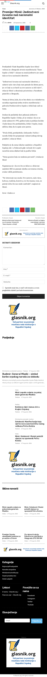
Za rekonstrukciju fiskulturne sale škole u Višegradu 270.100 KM (33, 536)
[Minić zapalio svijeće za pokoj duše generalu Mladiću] (7, 395)
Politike (17, 404)
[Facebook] (11, 28)
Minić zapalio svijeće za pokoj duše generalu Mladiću (28, 393)
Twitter (30, 602)
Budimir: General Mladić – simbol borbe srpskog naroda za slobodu (20, 375)
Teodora (25, 371)
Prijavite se (36, 621)
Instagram (31, 599)
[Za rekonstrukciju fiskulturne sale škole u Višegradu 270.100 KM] (34, 525)
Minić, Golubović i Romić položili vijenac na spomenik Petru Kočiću (29, 438)
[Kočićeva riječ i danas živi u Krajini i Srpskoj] (7, 409)
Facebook (31, 596)
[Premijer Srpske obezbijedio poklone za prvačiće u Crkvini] (12, 525)
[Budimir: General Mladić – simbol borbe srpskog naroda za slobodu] (23, 354)
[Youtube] (24, 604)
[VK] (27, 28)
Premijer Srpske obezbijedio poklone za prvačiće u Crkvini (11, 536)
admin (9, 22)
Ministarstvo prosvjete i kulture (24, 419)
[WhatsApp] (32, 28)
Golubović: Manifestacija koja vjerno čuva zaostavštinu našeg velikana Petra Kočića (29, 424)
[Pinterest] (22, 28)
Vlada (4, 8)
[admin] (3, 22)
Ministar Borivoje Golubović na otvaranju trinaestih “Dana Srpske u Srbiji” (11, 222)
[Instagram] (24, 598)
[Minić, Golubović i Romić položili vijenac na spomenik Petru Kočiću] (7, 438)
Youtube (30, 605)
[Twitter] (17, 28)
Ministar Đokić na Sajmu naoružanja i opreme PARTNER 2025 (36, 222)
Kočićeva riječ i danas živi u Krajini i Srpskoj (27, 408)
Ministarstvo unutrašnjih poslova (12, 371)
